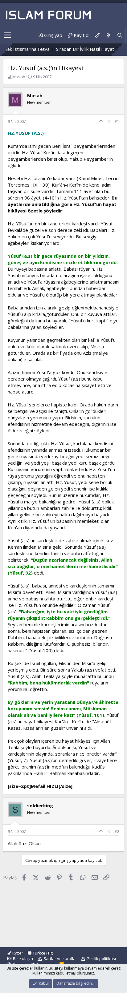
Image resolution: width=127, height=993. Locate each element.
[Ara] (119, 35)
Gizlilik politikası (101, 958)
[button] (7, 35)
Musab (18, 76)
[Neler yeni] (108, 35)
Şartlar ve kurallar (60, 958)
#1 (117, 121)
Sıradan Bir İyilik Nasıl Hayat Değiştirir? (85, 49)
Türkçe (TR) (42, 953)
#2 (117, 831)
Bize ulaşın (23, 958)
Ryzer (17, 953)
